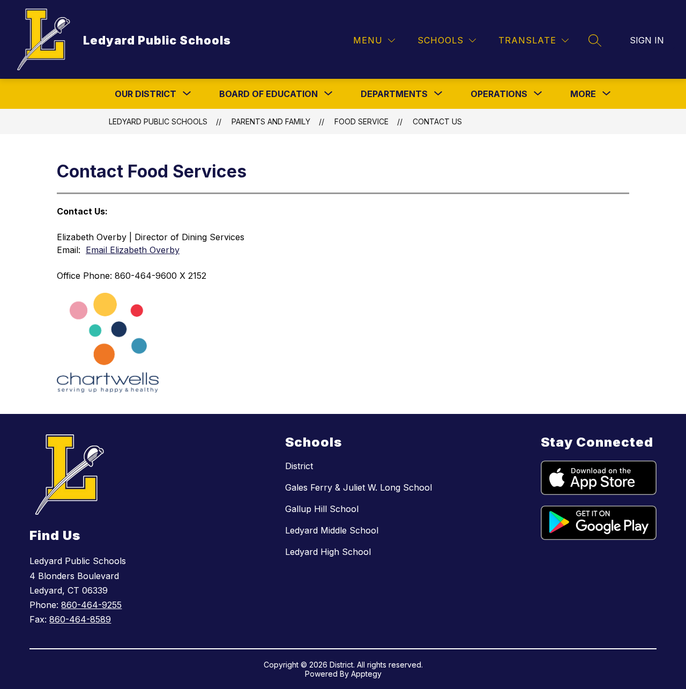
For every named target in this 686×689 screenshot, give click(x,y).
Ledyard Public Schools (158, 121)
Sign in (647, 40)
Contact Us (437, 121)
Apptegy (366, 673)
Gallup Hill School (322, 508)
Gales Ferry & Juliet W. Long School (358, 487)
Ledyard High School (328, 551)
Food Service (361, 121)
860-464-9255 (91, 604)
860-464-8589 (80, 619)
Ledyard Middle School (331, 530)
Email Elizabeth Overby (133, 250)
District (299, 466)
